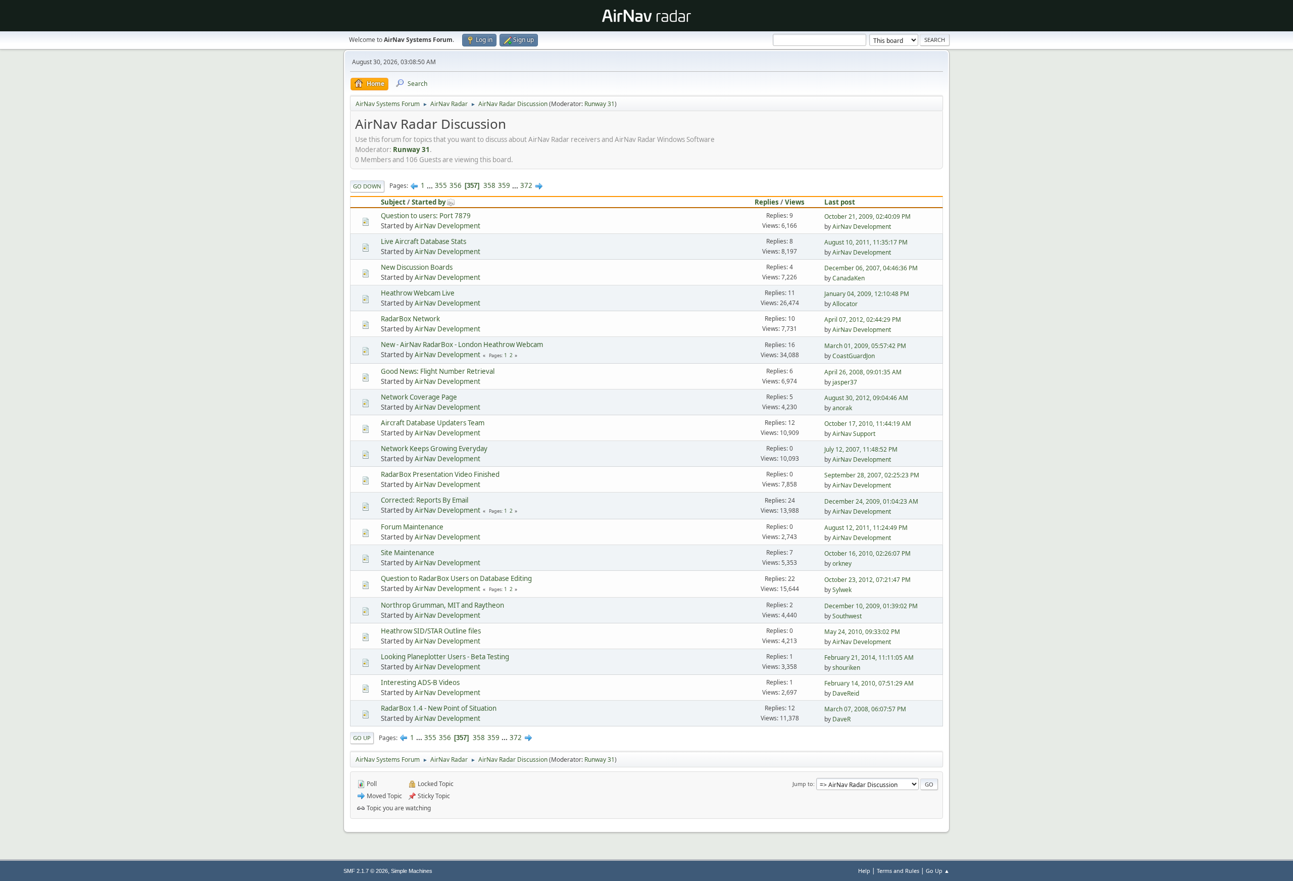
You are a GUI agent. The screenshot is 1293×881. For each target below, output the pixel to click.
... (430, 185)
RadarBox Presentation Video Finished (440, 474)
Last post (839, 202)
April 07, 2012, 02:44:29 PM (862, 319)
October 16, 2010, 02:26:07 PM (867, 553)
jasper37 (844, 382)
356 (456, 185)
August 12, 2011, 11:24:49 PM (866, 527)
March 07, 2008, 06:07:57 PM (865, 709)
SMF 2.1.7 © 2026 (365, 871)
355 (441, 185)
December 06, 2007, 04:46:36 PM (871, 268)
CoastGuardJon (853, 356)
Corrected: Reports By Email (424, 500)
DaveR (841, 719)
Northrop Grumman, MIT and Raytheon (442, 605)
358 (489, 185)
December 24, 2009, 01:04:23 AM (871, 501)
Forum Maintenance (412, 526)
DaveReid (845, 693)
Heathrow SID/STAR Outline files (431, 630)
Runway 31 (599, 104)
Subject (393, 202)
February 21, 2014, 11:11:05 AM (869, 657)
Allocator (845, 304)
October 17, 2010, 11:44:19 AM (867, 423)
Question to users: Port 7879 (426, 215)
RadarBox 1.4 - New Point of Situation (438, 708)
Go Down (367, 186)
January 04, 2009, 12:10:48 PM (866, 293)
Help (864, 870)
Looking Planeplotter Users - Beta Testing (445, 656)
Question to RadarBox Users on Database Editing (456, 578)
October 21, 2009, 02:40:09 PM (867, 216)
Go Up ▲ (938, 870)
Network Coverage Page (419, 397)
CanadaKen (848, 278)
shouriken (846, 667)
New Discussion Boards (417, 267)
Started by (429, 202)
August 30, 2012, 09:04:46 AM (866, 398)
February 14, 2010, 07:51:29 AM (869, 683)
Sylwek (842, 589)
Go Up (362, 738)
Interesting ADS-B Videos (420, 682)
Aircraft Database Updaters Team (432, 422)
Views (795, 202)
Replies (767, 202)
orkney (842, 563)
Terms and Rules (898, 870)
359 (504, 185)
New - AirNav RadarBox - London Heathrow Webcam (462, 344)
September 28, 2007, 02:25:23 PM (871, 475)
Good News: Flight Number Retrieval (437, 371)
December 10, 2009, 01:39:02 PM (871, 606)
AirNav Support (853, 433)
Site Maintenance (407, 552)
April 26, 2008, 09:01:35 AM (863, 372)
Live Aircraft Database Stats (423, 241)
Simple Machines (411, 871)
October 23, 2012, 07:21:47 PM (867, 579)
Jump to (802, 784)
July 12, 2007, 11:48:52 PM (861, 449)
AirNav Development (447, 225)
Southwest (847, 616)
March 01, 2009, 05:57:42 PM (865, 345)
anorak (842, 408)
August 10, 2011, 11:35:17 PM (866, 242)
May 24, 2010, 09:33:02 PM (862, 631)
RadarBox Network (410, 318)
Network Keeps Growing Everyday (434, 448)
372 (526, 185)
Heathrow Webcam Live (418, 293)
